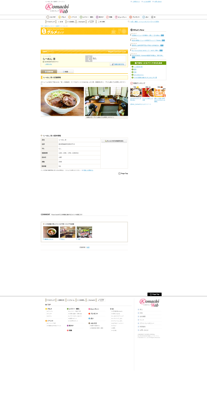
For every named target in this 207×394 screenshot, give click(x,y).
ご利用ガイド (136, 1)
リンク (142, 320)
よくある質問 (147, 1)
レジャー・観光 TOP (75, 311)
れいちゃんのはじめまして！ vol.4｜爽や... (145, 50)
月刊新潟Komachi (117, 311)
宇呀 (135, 72)
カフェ (50, 316)
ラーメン (50, 311)
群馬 (114, 328)
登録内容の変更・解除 (97, 328)
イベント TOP (52, 323)
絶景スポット (73, 318)
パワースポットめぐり (76, 316)
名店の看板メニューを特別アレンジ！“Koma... (147, 40)
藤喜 (135, 69)
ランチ (50, 313)
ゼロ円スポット (74, 321)
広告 (141, 313)
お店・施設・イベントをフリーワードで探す (144, 21)
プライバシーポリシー (147, 323)
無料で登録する (95, 325)
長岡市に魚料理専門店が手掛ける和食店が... (146, 45)
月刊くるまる (116, 313)
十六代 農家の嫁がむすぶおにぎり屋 (145, 77)
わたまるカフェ (139, 75)
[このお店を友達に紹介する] (118, 63)
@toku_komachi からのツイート (140, 104)
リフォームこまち (117, 321)
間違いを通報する (88, 170)
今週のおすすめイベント (54, 325)
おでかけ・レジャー (118, 323)
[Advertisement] (84, 41)
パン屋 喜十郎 (138, 67)
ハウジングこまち (117, 318)
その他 (114, 330)
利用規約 (143, 326)
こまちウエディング (118, 316)
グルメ (114, 325)
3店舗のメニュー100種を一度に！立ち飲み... (146, 35)
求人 (141, 309)
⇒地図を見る (48, 64)
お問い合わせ (158, 1)
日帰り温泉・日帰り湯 (76, 313)
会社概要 (143, 316)
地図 (88, 247)
